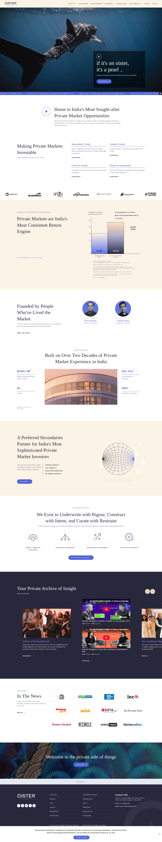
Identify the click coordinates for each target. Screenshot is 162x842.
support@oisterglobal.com (128, 806)
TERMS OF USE (54, 815)
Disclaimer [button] (80, 782)
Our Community (134, 3)
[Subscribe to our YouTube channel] (26, 805)
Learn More (23, 481)
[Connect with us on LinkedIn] (22, 805)
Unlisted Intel (121, 3)
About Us (71, 3)
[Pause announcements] (160, 93)
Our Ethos (53, 794)
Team (51, 803)
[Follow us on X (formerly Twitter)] (18, 805)
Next (152, 591)
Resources (108, 3)
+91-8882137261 (125, 803)
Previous (147, 591)
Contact (147, 3)
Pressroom (86, 807)
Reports (52, 799)
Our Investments (96, 3)
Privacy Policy (87, 811)
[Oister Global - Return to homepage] (11, 4)
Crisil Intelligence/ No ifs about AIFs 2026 (31, 257)
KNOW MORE (103, 81)
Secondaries (83, 3)
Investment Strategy (90, 794)
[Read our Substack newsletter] (34, 805)
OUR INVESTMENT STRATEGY (80, 557)
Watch (85, 803)
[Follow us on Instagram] (30, 805)
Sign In (155, 3)
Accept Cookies (81, 837)
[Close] (160, 834)
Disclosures (87, 815)
